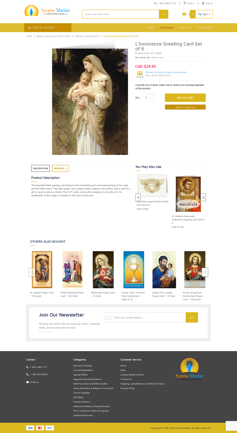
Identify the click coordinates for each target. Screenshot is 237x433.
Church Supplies (81, 392)
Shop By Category (43, 27)
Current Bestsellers (83, 370)
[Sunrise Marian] (51, 15)
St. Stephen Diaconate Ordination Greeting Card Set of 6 (188, 219)
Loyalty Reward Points (132, 374)
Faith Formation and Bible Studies (90, 383)
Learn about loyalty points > (159, 75)
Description (40, 168)
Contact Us (205, 27)
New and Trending (82, 365)
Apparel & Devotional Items (87, 379)
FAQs (123, 370)
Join (192, 317)
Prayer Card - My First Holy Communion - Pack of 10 (133, 296)
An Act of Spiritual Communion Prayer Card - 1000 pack (193, 296)
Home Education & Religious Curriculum (93, 388)
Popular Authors (81, 401)
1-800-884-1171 (167, 3)
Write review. (157, 57)
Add (185, 97)
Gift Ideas (78, 397)
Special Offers (80, 374)
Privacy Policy (127, 388)
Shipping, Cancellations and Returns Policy (142, 383)
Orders (190, 3)
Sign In (208, 3)
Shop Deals (167, 27)
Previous (138, 197)
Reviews (60, 168)
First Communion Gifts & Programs (91, 410)
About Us (186, 27)
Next (203, 197)
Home (151, 27)
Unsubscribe (45, 331)
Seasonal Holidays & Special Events (91, 406)
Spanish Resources (83, 415)
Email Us (34, 382)
